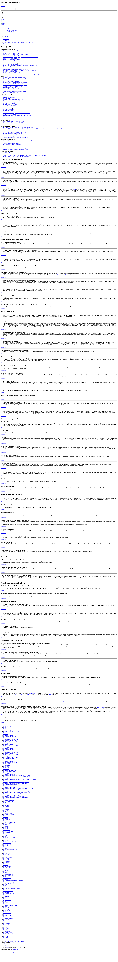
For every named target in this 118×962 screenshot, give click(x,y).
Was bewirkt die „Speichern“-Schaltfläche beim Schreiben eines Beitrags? (19, 89)
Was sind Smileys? (7, 98)
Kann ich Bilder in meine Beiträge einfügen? (13, 99)
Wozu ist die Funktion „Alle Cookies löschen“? (13, 60)
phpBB (7, 947)
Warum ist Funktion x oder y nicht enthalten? (13, 154)
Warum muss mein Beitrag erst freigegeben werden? (14, 91)
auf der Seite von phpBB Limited (22, 694)
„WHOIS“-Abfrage (100, 707)
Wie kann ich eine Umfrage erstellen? (11, 81)
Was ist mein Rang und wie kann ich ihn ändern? (13, 72)
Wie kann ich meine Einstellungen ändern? (12, 64)
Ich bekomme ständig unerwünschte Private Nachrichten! (15, 122)
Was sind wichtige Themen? (9, 103)
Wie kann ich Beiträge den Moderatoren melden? (13, 88)
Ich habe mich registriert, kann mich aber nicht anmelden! (15, 54)
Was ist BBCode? (7, 96)
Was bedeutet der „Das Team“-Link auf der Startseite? (15, 117)
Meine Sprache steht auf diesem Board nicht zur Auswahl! (15, 69)
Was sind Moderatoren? (8, 110)
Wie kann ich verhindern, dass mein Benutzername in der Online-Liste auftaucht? (20, 65)
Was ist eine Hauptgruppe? (9, 116)
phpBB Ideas (65, 701)
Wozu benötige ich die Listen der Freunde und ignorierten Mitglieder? (18, 127)
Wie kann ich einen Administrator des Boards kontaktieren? (16, 156)
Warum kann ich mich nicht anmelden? (11, 55)
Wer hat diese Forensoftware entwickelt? (12, 152)
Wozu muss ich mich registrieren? (10, 50)
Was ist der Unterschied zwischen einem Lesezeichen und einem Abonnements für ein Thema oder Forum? (26, 140)
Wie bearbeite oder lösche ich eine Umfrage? (13, 83)
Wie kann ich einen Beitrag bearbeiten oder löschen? (14, 78)
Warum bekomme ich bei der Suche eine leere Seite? (14, 134)
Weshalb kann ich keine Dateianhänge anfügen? (13, 86)
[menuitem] (12, 30)
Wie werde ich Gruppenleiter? (9, 114)
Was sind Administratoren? (9, 109)
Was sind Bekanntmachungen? (10, 102)
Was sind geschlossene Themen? (10, 104)
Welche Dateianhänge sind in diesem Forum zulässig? (14, 148)
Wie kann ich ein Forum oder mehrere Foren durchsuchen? (16, 132)
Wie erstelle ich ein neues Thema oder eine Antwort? (14, 77)
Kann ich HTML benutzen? (9, 97)
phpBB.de (65, 274)
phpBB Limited (55, 274)
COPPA (74, 189)
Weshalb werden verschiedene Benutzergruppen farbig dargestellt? (17, 115)
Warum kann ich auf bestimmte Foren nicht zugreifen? (15, 85)
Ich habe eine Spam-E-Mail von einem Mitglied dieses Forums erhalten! (18, 124)
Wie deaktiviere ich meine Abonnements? (12, 144)
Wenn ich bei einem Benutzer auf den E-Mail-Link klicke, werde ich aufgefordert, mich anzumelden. (25, 74)
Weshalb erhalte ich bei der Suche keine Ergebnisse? (14, 133)
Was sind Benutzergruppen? (9, 111)
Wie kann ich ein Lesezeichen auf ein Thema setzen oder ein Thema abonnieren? (20, 142)
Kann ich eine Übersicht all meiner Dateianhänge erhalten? (16, 149)
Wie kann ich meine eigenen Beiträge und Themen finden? (16, 137)
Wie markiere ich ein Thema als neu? (11, 92)
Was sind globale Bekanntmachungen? (11, 100)
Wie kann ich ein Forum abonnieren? (11, 143)
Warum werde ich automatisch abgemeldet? (12, 59)
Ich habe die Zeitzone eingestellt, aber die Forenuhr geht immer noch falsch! (19, 67)
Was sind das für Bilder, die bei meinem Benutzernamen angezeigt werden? (19, 70)
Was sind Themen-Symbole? (9, 105)
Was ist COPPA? (7, 52)
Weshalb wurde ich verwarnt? (9, 87)
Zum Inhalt (3, 6)
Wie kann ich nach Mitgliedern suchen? (11, 136)
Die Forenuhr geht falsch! (8, 66)
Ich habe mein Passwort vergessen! (10, 58)
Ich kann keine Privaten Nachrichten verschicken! (14, 121)
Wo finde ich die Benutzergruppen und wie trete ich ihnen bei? (16, 113)
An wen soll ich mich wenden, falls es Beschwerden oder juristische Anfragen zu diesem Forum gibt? (25, 155)
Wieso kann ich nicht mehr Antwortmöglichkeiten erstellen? (16, 82)
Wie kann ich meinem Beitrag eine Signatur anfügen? (14, 80)
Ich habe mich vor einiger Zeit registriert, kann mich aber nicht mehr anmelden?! (20, 57)
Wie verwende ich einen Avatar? (10, 71)
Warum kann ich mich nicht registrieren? (12, 53)
